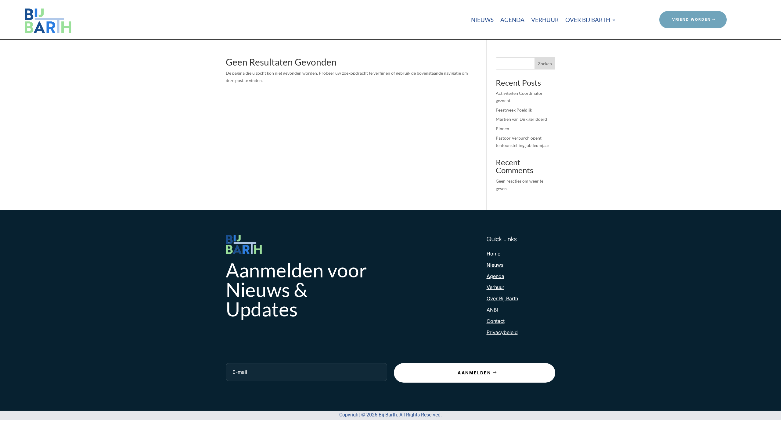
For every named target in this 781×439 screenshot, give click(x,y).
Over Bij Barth (587, 20)
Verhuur (545, 20)
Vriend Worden (691, 19)
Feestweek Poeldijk (514, 109)
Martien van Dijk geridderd (521, 119)
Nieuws (482, 20)
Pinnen (502, 128)
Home (493, 254)
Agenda (512, 20)
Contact (496, 321)
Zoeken (545, 63)
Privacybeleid (502, 332)
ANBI (492, 310)
